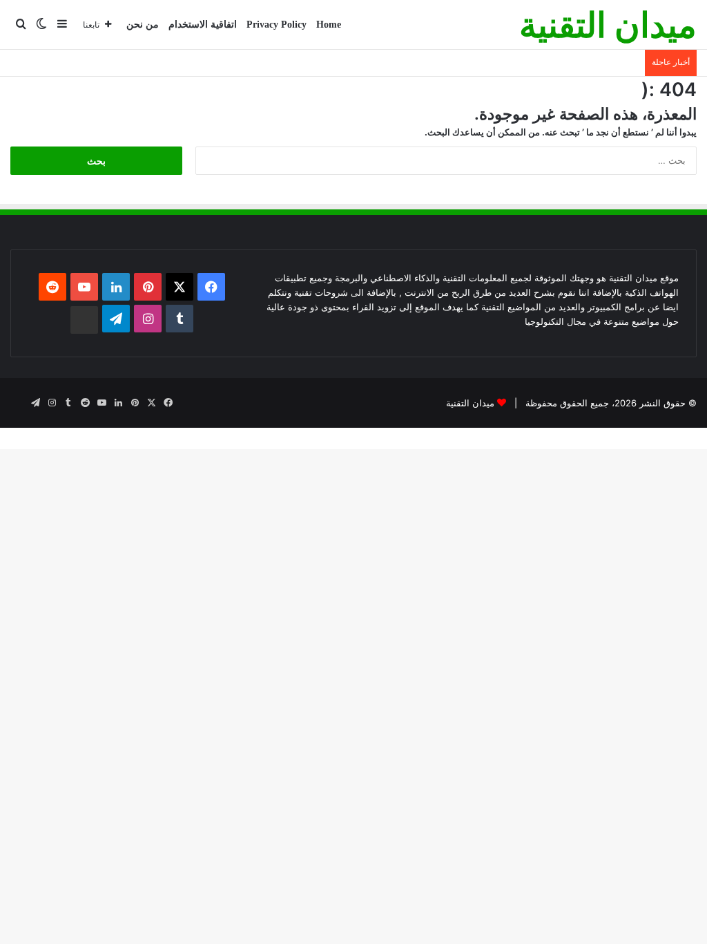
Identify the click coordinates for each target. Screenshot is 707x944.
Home (328, 24)
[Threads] (84, 320)
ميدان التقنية (470, 402)
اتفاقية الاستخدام (202, 24)
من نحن (142, 24)
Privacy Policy (276, 24)
